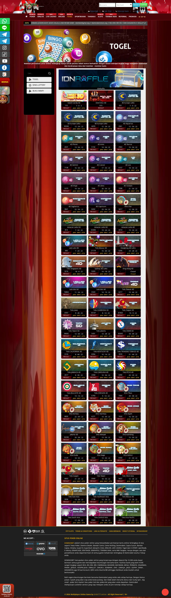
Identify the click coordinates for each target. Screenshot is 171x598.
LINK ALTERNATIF (100, 531)
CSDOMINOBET (5, 28)
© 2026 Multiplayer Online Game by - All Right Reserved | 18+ (95, 594)
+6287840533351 (5, 21)
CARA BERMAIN (115, 531)
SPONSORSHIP (142, 531)
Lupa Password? (141, 11)
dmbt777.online (100, 594)
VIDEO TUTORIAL (128, 531)
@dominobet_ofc (5, 54)
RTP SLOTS (70, 531)
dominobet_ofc (5, 48)
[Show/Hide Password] (131, 4)
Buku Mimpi (37, 91)
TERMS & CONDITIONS (83, 531)
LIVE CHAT (5, 74)
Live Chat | (110, 11)
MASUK (136, 5)
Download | (96, 11)
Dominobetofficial (5, 34)
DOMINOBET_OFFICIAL (5, 41)
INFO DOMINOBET (5, 67)
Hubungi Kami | (125, 11)
